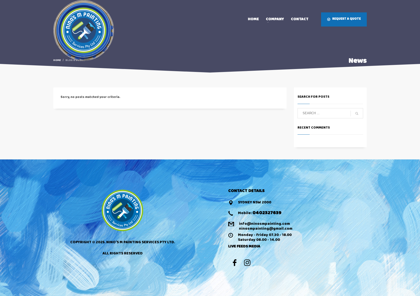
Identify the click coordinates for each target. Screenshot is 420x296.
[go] (356, 113)
